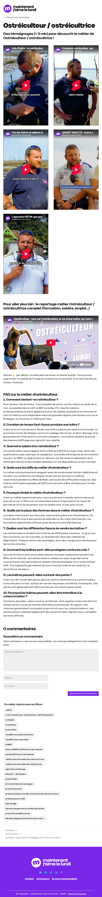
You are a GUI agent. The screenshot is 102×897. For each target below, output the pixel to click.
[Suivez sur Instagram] (46, 872)
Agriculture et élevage (15, 769)
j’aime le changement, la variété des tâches (24, 808)
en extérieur (10, 725)
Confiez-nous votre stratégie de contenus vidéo (32, 837)
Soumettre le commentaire (83, 693)
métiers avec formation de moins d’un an (23, 764)
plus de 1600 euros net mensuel (19, 754)
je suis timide (11, 779)
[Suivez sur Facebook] (62, 872)
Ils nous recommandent (64, 878)
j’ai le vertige (10, 803)
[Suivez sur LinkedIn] (56, 872)
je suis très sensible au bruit (17, 813)
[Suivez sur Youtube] (40, 872)
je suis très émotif (13, 789)
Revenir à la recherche (18, 17)
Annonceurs (12, 834)
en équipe (9, 720)
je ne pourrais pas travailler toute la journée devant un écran (32, 794)
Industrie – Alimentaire (15, 774)
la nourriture (10, 729)
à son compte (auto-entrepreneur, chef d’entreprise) (29, 715)
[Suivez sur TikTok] (51, 872)
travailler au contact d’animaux (19, 734)
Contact (10, 830)
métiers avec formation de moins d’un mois (24, 759)
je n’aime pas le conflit (15, 798)
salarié (8, 710)
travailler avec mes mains (17, 739)
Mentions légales (77, 894)
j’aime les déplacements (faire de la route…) (24, 818)
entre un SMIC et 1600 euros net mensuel (23, 749)
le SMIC (8, 744)
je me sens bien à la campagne (19, 784)
